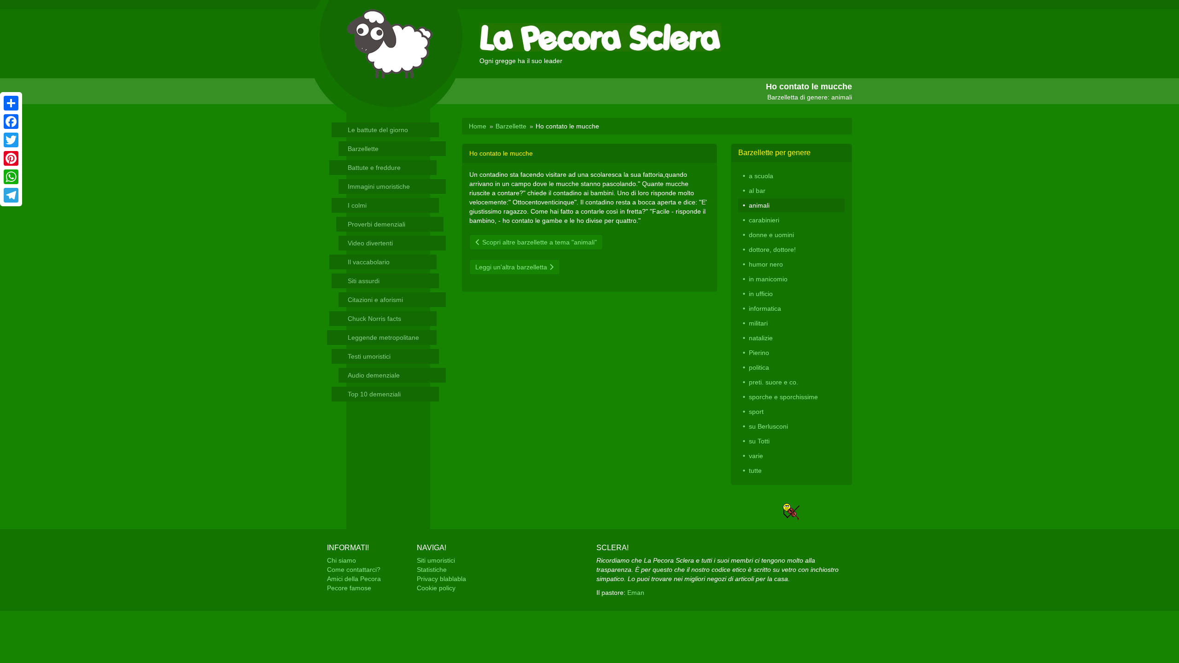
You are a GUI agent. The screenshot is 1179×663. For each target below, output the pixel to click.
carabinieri (764, 220)
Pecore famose (349, 588)
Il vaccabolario (369, 262)
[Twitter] (11, 140)
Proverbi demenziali (376, 224)
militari (758, 323)
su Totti (759, 441)
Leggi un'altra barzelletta (512, 267)
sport (756, 411)
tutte (755, 470)
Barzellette (363, 148)
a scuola (761, 176)
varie (756, 455)
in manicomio (768, 279)
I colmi (357, 205)
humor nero (766, 264)
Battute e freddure (374, 167)
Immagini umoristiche (379, 186)
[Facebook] (11, 121)
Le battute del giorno (378, 130)
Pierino (759, 352)
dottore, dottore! (772, 249)
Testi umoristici (369, 356)
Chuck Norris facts (374, 318)
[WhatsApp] (11, 177)
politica (759, 367)
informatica (765, 308)
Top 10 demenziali (374, 394)
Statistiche (432, 569)
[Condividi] (11, 103)
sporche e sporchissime (783, 397)
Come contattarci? (353, 569)
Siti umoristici (436, 560)
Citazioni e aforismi (375, 299)
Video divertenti (370, 243)
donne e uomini (771, 234)
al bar (757, 190)
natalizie (761, 338)
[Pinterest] (11, 158)
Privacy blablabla (441, 578)
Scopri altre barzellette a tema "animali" (538, 242)
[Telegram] (11, 195)
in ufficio (761, 293)
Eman (635, 592)
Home (477, 126)
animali (759, 205)
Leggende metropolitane (383, 337)
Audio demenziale (374, 375)
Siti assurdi (363, 281)
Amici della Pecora (354, 578)
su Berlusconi (768, 426)
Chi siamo (341, 560)
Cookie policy (436, 588)
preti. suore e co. (773, 382)
